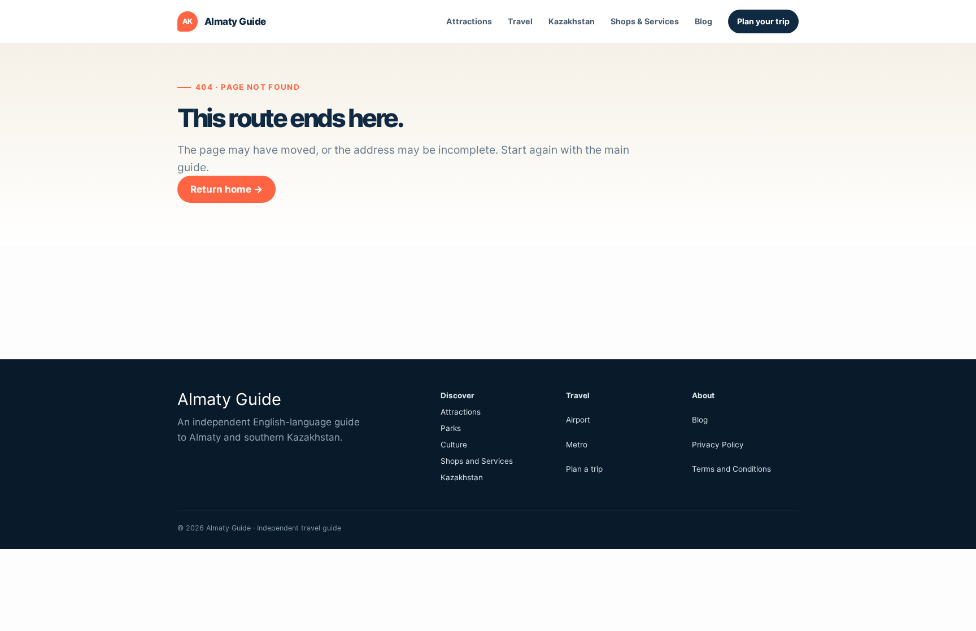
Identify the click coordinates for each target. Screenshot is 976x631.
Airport (578, 419)
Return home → (226, 189)
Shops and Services (477, 460)
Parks (451, 428)
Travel (520, 21)
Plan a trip (584, 468)
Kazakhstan (571, 21)
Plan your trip (763, 21)
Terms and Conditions (731, 468)
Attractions (469, 21)
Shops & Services (645, 21)
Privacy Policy (718, 444)
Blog (703, 21)
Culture (454, 444)
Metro (576, 444)
